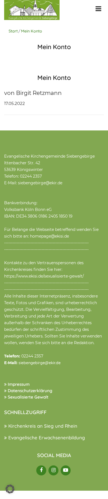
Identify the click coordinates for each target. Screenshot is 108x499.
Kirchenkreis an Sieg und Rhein (42, 426)
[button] (10, 489)
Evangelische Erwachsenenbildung (46, 437)
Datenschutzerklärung (29, 390)
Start (13, 31)
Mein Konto (31, 31)
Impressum (18, 384)
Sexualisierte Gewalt (27, 397)
